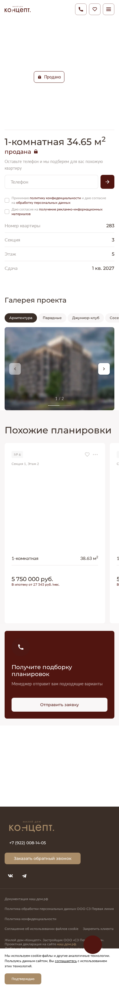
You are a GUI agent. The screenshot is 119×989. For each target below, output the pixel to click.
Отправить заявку (59, 704)
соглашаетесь (66, 961)
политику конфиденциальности (55, 198)
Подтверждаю (23, 979)
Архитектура (20, 317)
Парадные (52, 317)
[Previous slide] (15, 369)
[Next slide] (104, 369)
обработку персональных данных (43, 202)
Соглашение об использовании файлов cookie (41, 928)
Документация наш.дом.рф (26, 899)
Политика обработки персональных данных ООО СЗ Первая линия (59, 908)
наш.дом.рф (66, 944)
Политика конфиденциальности (30, 919)
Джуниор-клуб (85, 317)
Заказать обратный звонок (42, 858)
